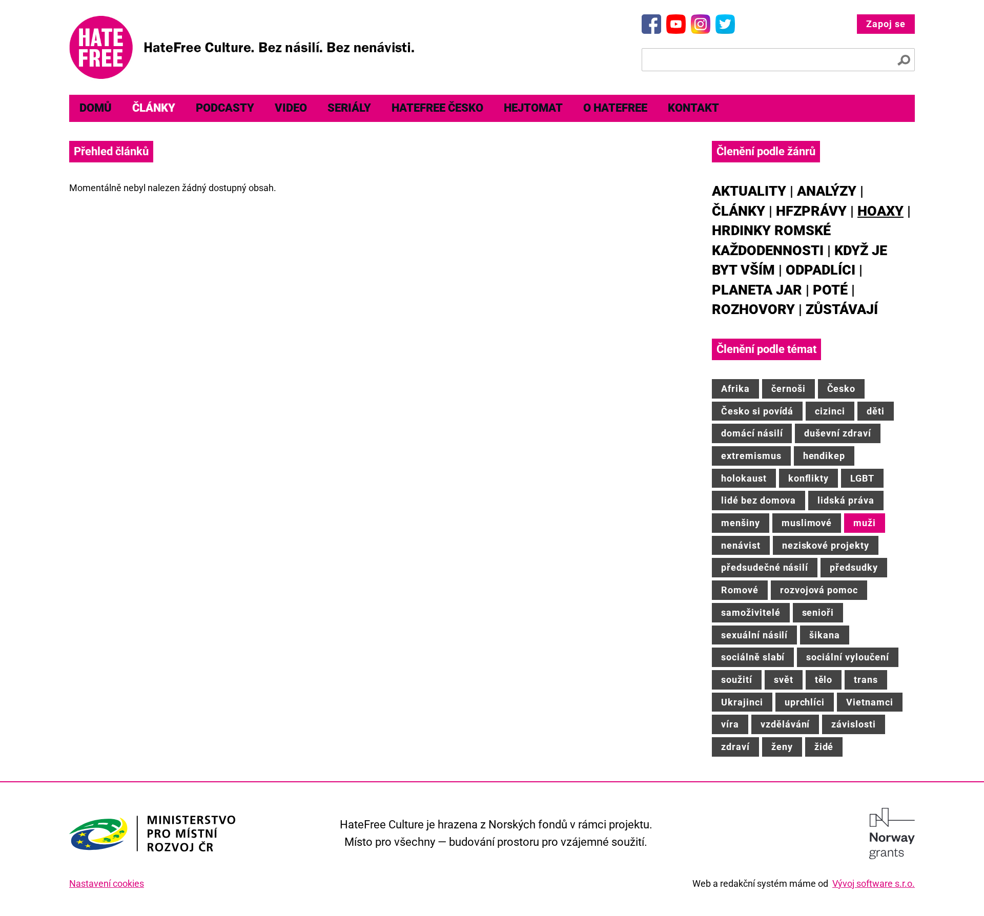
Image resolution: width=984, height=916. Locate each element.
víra (730, 724)
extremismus (751, 455)
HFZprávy (811, 211)
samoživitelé (751, 612)
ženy (782, 746)
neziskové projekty (825, 545)
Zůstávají (842, 309)
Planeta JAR (757, 290)
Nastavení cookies (106, 883)
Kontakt (693, 107)
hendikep (824, 455)
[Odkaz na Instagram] (700, 24)
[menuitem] (95, 108)
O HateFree (615, 107)
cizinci (830, 411)
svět (783, 679)
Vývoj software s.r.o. (873, 883)
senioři (818, 612)
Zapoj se (886, 23)
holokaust (744, 478)
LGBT (862, 478)
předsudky (854, 567)
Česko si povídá (757, 411)
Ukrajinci (742, 702)
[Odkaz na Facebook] (651, 24)
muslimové (807, 522)
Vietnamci (869, 702)
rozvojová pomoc (819, 590)
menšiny (740, 522)
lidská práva (845, 500)
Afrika (735, 388)
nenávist (741, 545)
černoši (788, 388)
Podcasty (225, 107)
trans (866, 679)
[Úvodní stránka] (241, 47)
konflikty (808, 478)
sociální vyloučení (847, 657)
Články (153, 107)
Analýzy (826, 191)
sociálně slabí (753, 657)
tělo (824, 679)
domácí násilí (752, 433)
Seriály (349, 107)
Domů (95, 107)
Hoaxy (880, 211)
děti (876, 411)
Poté (830, 290)
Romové (739, 590)
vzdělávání (785, 724)
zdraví (735, 746)
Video (291, 107)
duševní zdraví (837, 433)
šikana (824, 635)
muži (864, 522)
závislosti (853, 724)
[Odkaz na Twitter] (725, 24)
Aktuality (749, 191)
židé (824, 746)
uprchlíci (805, 702)
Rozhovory (753, 309)
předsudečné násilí (764, 567)
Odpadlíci (820, 270)
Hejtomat (533, 107)
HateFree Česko (437, 107)
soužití (736, 679)
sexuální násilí (754, 635)
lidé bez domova (758, 500)
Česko (841, 388)
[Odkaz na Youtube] (676, 24)
